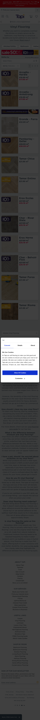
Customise (19, 378)
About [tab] (33, 345)
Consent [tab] (7, 345)
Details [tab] (20, 345)
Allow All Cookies (20, 373)
